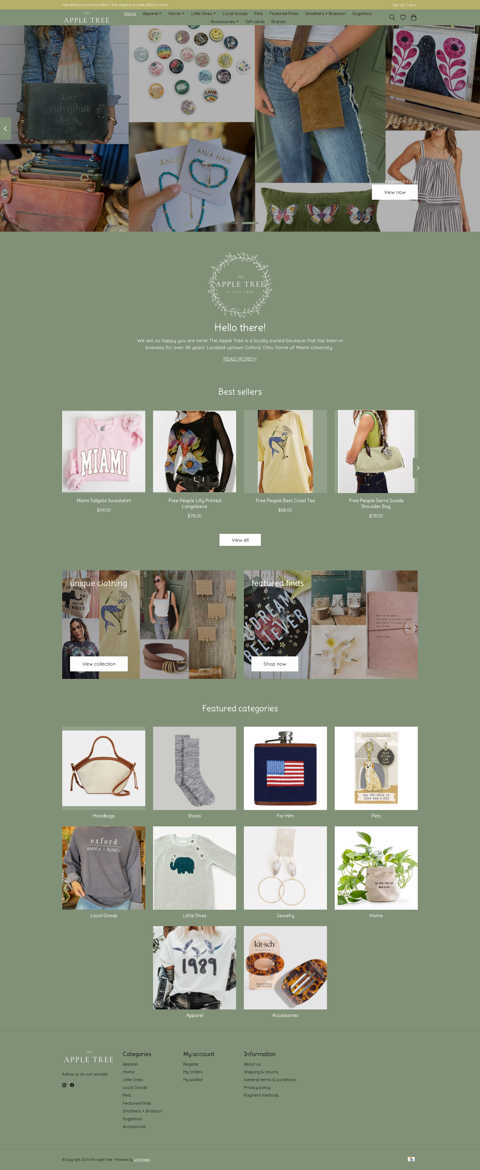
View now (395, 192)
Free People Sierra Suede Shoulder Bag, (376, 503)
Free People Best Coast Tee (285, 501)
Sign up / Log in (404, 5)
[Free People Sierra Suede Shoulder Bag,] (376, 451)
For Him (285, 816)
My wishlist (193, 1079)
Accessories (285, 1015)
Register (191, 1064)
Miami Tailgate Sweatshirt (104, 501)
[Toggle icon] (392, 17)
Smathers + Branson (325, 13)
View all (240, 540)
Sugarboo (362, 13)
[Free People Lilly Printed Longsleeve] (194, 451)
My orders (193, 1071)
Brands (278, 21)
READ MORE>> (240, 359)
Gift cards (255, 21)
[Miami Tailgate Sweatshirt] (103, 451)
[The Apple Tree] (86, 17)
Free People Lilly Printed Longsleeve (194, 503)
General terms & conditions (270, 1079)
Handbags (104, 816)
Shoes (194, 816)
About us (252, 1064)
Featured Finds (284, 13)
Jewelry (285, 915)
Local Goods (235, 13)
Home (130, 13)
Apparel (194, 1015)
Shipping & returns (261, 1071)
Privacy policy (257, 1087)
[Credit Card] (411, 1159)
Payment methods (261, 1095)
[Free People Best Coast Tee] (285, 451)
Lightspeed (142, 1160)
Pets (258, 13)
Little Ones (194, 915)
